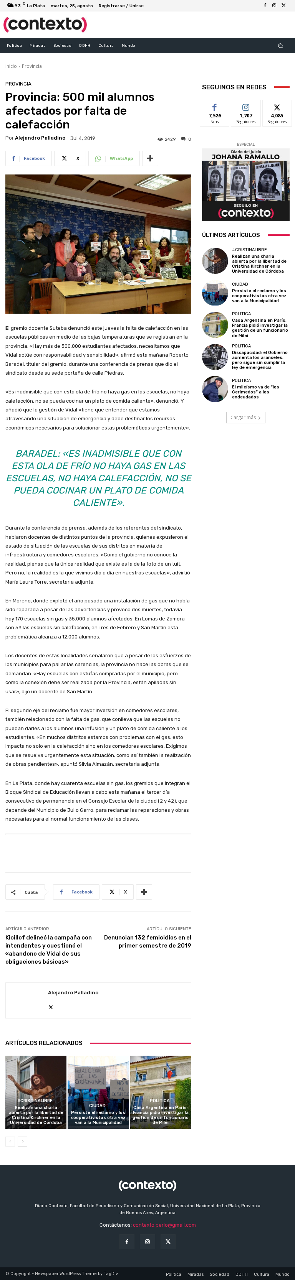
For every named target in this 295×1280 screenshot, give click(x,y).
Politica (160, 1101)
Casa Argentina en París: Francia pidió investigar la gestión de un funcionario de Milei (161, 1115)
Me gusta (215, 106)
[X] (283, 5)
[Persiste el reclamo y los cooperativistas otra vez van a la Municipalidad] (98, 1092)
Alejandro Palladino (40, 137)
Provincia (32, 66)
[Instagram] (274, 5)
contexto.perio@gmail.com (164, 1225)
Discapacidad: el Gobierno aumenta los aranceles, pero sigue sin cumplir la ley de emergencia (260, 360)
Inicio (11, 66)
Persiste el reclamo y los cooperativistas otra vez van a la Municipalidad (98, 1117)
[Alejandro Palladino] (27, 1000)
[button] (280, 45)
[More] (150, 158)
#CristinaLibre (35, 1101)
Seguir (246, 106)
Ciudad (97, 1106)
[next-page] (22, 1142)
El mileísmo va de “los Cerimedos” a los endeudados (255, 392)
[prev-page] (10, 1142)
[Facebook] (265, 5)
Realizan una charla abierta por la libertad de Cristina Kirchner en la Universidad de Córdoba (36, 1115)
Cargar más (243, 417)
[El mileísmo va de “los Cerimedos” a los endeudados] (215, 389)
